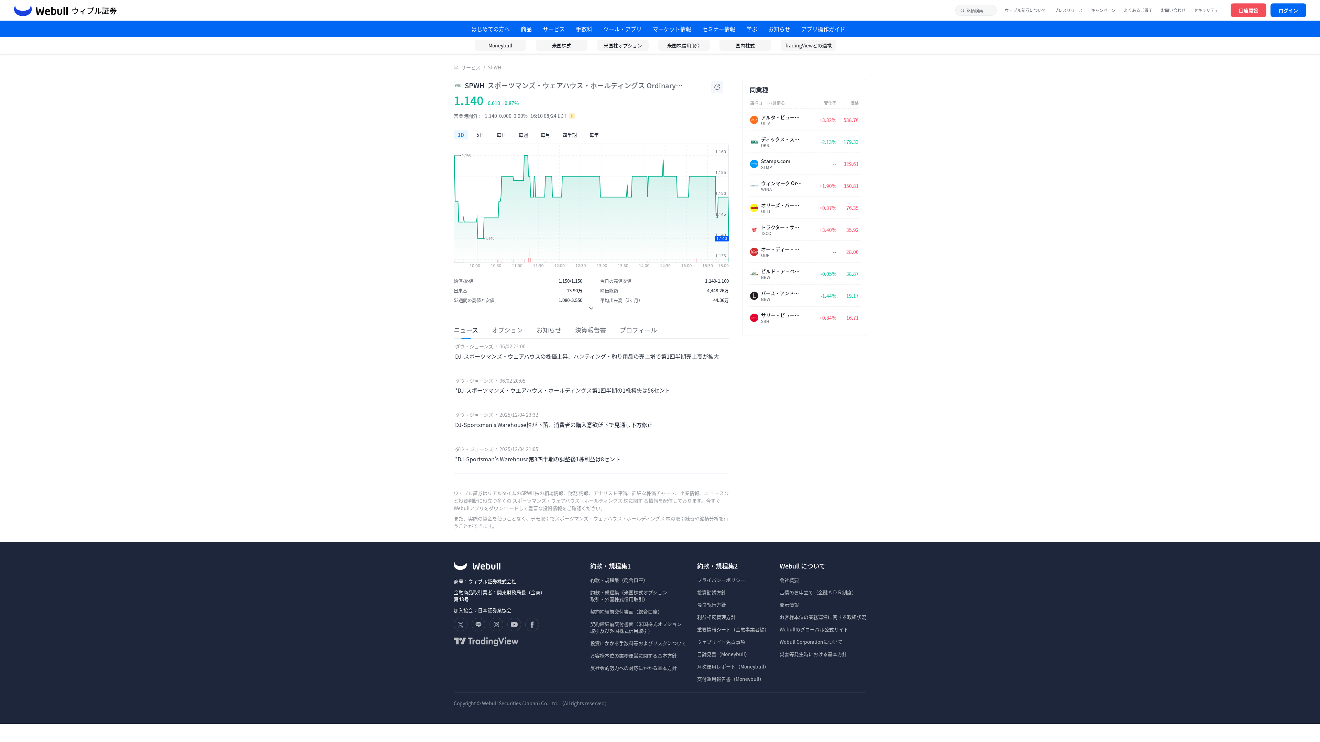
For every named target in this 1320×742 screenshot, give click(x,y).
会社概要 (789, 579)
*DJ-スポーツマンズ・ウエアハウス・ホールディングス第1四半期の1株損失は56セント (562, 390)
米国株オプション (623, 45)
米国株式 (561, 45)
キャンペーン (1103, 10)
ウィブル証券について (1025, 10)
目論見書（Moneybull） (723, 654)
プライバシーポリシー (721, 579)
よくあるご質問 (1138, 10)
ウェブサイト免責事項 (721, 641)
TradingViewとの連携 (808, 45)
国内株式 (745, 45)
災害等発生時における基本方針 (813, 654)
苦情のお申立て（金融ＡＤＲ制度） (818, 592)
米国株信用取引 (684, 45)
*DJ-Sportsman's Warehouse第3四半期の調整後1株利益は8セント (537, 459)
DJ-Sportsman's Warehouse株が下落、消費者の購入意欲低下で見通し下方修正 (554, 424)
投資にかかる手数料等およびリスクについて (638, 643)
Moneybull (500, 45)
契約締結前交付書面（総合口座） (626, 611)
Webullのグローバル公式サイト (814, 629)
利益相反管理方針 (716, 617)
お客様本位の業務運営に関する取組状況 (823, 617)
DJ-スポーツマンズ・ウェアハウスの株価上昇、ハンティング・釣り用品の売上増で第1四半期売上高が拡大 (587, 356)
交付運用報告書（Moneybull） (730, 678)
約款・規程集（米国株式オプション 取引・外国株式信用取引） (628, 596)
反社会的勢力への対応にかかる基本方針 (633, 667)
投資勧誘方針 (711, 592)
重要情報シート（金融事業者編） (733, 629)
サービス (471, 67)
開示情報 (789, 604)
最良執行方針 (711, 604)
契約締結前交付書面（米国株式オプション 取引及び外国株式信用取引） (636, 627)
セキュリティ (1206, 10)
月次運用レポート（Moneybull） (733, 666)
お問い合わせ (1173, 10)
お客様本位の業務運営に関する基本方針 (633, 655)
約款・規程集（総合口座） (619, 579)
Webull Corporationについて (812, 641)
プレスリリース (1068, 10)
